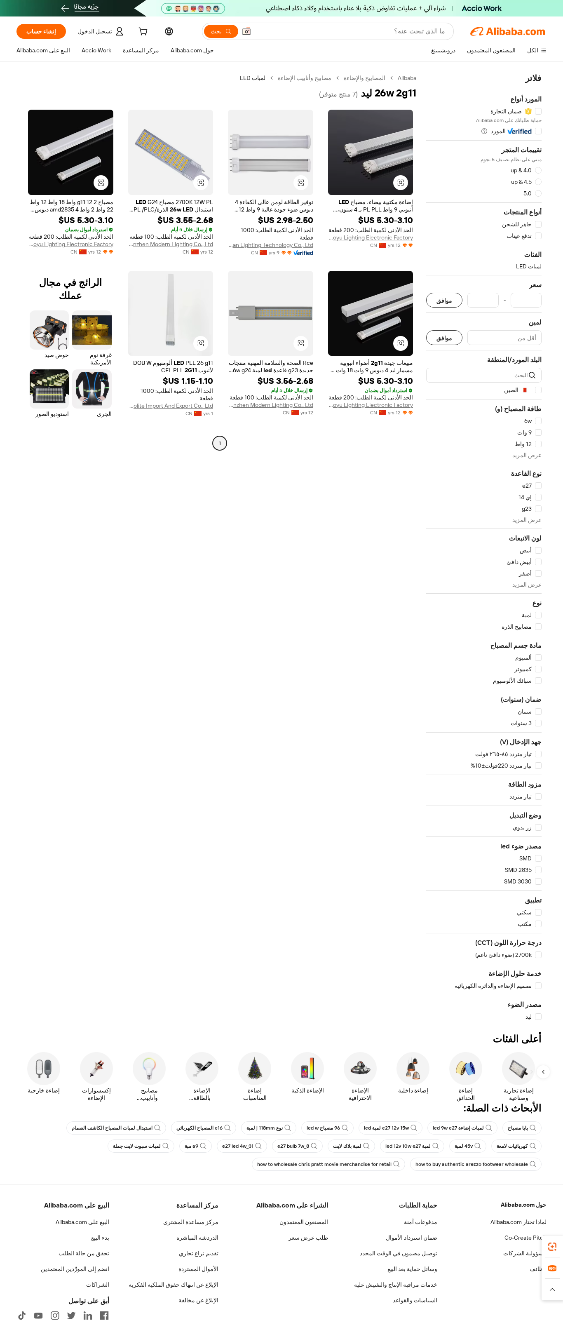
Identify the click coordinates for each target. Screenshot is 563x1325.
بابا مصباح (518, 1128)
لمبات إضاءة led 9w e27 (458, 1128)
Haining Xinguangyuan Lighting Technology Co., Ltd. (270, 245)
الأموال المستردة (198, 1269)
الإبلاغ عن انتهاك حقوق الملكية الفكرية (173, 1284)
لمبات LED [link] (252, 78)
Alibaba (407, 78)
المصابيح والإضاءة (364, 78)
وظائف (538, 1269)
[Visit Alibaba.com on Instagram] (55, 1315)
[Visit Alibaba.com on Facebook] (104, 1315)
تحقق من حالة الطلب (84, 1253)
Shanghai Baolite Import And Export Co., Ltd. (170, 405)
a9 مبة (191, 1146)
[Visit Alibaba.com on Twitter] (71, 1315)
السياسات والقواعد (415, 1300)
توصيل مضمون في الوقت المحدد (398, 1253)
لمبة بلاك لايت (347, 1146)
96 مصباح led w (323, 1128)
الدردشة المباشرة (197, 1237)
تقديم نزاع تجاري (198, 1253)
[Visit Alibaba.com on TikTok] (22, 1315)
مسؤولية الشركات (525, 1253)
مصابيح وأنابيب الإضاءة (304, 78)
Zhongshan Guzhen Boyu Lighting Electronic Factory (370, 237)
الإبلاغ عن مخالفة (198, 1300)
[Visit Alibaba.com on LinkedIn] (88, 1315)
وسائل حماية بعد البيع (412, 1269)
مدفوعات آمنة (420, 1222)
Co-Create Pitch (525, 1237)
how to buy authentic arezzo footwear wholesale (471, 1164)
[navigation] (484, 547)
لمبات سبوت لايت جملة (137, 1146)
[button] (246, 31)
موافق (444, 300)
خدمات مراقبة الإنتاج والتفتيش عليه (395, 1284)
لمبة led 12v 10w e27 (408, 1146)
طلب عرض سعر (308, 1237)
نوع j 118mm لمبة (264, 1128)
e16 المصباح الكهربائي (199, 1128)
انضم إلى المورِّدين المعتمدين (75, 1269)
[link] (552, 1246)
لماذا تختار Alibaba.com (518, 1222)
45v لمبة (464, 1146)
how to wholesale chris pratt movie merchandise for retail (324, 1164)
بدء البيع (100, 1237)
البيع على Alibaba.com (82, 1222)
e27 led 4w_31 (237, 1146)
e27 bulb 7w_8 (293, 1146)
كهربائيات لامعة (512, 1146)
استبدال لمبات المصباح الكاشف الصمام (112, 1128)
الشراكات (97, 1284)
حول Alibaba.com (524, 1204)
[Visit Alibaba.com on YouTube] (38, 1315)
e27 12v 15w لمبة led (386, 1128)
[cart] (142, 32)
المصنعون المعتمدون (303, 1222)
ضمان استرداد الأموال (411, 1237)
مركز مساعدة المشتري (190, 1222)
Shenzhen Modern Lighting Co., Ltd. (170, 244)
